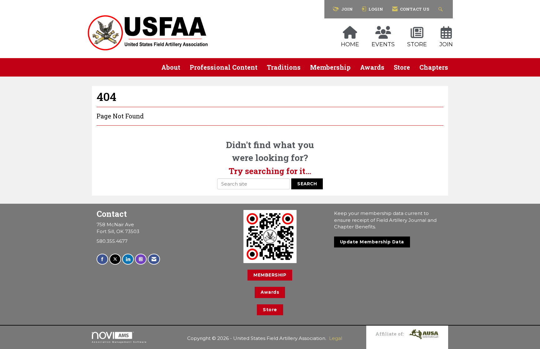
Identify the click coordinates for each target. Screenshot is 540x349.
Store (402, 67)
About (170, 67)
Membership (330, 67)
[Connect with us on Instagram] (141, 259)
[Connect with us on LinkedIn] (128, 259)
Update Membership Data (372, 241)
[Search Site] (441, 9)
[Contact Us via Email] (154, 259)
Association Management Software (119, 342)
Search (307, 183)
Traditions (284, 67)
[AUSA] (423, 334)
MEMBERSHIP (269, 274)
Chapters (433, 67)
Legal (335, 338)
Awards (372, 67)
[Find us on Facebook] (102, 259)
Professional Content (224, 67)
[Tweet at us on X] (115, 259)
